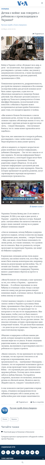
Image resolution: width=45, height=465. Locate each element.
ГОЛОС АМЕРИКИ (12, 186)
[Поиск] (22, 462)
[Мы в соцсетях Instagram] (18, 452)
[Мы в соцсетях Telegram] (37, 452)
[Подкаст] (27, 452)
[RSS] (23, 452)
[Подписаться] (32, 452)
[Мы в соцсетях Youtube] (13, 452)
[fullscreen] (42, 202)
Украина (5, 9)
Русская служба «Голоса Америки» (14, 25)
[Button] (38, 33)
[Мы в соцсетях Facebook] (3, 452)
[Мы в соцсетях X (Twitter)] (8, 452)
